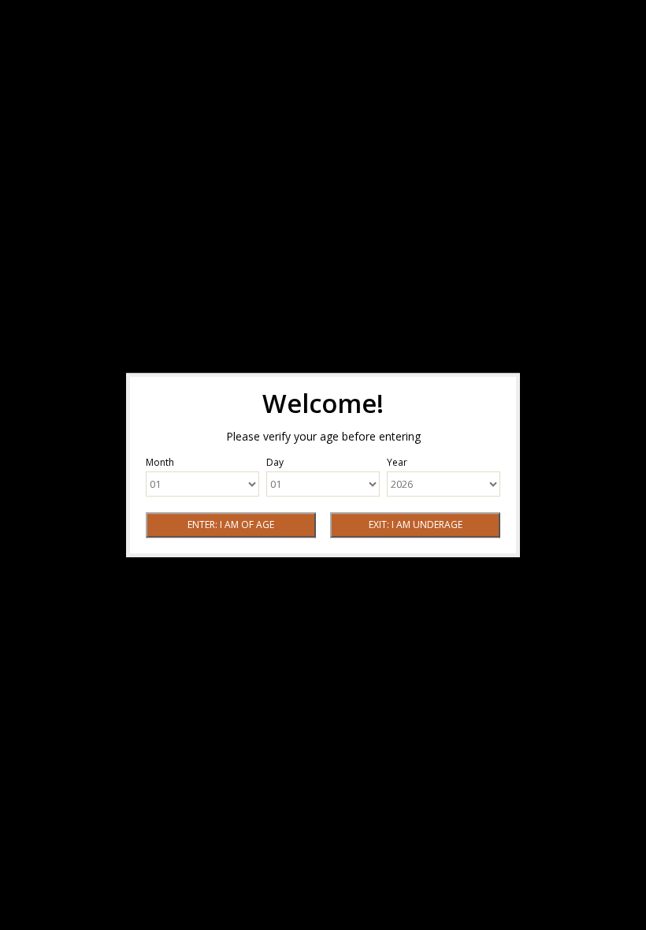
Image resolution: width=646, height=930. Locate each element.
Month (160, 462)
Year (397, 462)
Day (275, 462)
